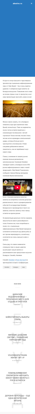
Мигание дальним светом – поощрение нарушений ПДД (17, 337)
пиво (23, 267)
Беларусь (15, 267)
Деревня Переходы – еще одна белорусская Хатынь (17, 398)
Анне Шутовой (21, 260)
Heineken (12, 260)
